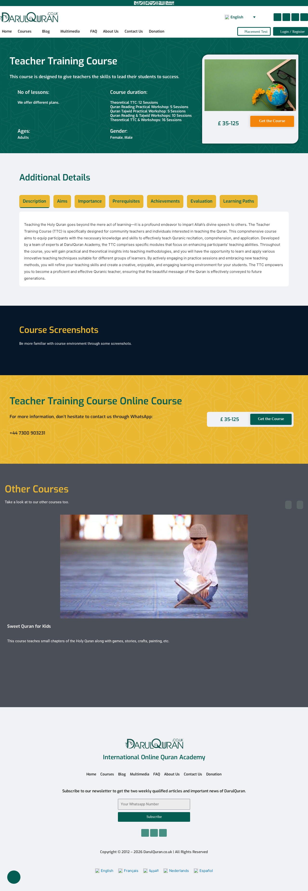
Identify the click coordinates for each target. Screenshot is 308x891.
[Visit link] (102, 433)
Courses (25, 31)
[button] (250, 85)
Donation (156, 31)
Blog (46, 31)
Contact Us (134, 31)
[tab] (34, 201)
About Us (111, 31)
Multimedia (70, 31)
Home (7, 31)
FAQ (93, 31)
